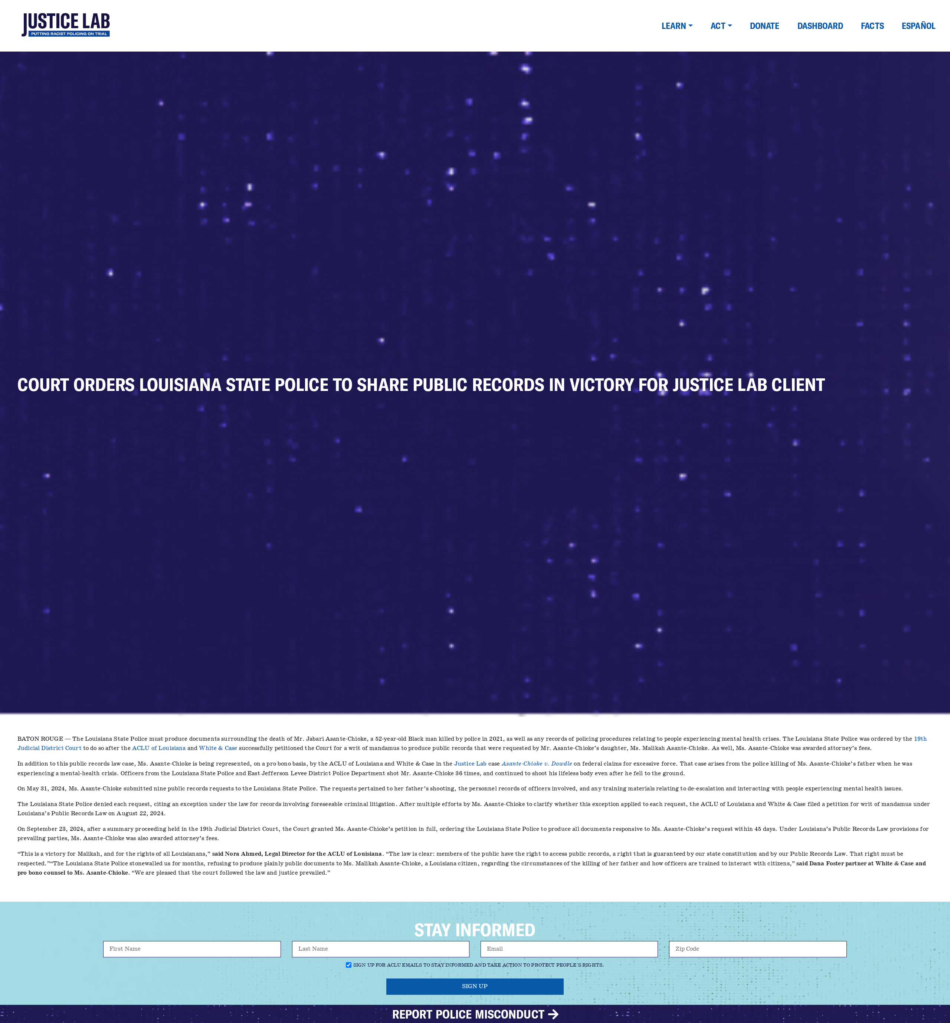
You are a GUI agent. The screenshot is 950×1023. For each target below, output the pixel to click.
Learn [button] (674, 25)
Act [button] (718, 25)
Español (919, 25)
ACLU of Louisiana (159, 748)
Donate (765, 25)
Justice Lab (470, 764)
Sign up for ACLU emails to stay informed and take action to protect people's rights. (478, 965)
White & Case (218, 748)
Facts (872, 25)
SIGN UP (475, 986)
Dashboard (820, 25)
